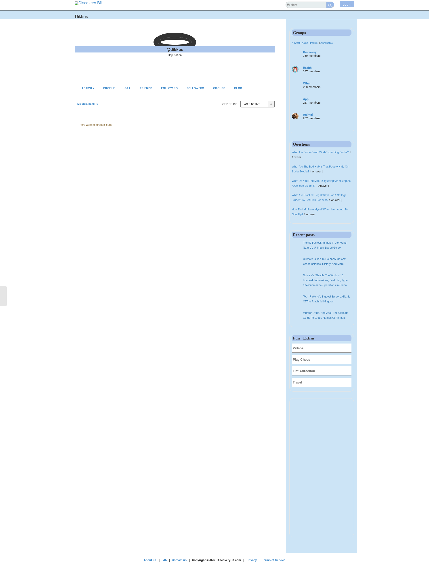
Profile (109, 88)
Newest (296, 42)
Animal (308, 114)
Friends (146, 88)
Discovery (310, 52)
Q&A (127, 88)
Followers (195, 88)
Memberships (87, 104)
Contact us (179, 560)
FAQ (164, 560)
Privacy (251, 560)
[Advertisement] (321, 468)
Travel (297, 382)
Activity (88, 88)
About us (150, 560)
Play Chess (301, 359)
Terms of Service (273, 560)
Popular (314, 42)
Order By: (229, 104)
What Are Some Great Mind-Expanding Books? (320, 152)
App (306, 99)
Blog (238, 88)
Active (305, 42)
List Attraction (304, 370)
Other (307, 83)
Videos (298, 348)
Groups (219, 88)
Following (169, 88)
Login (347, 4)
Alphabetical (326, 42)
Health (307, 67)
